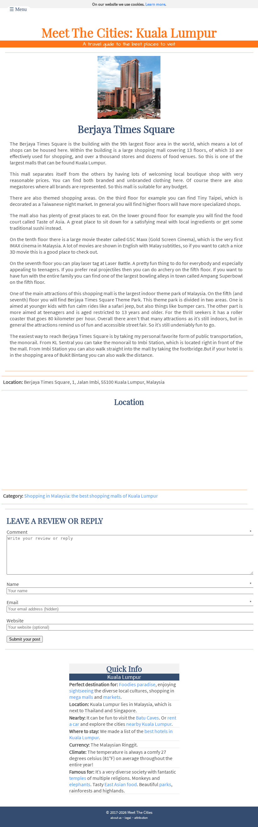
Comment (129, 532)
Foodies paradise (137, 684)
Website (15, 620)
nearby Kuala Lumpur (148, 724)
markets (112, 697)
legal (128, 818)
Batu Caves (147, 717)
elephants (79, 784)
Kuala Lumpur (176, 32)
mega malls (81, 697)
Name (129, 584)
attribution (141, 818)
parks (165, 784)
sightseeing (81, 690)
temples (77, 778)
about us (115, 818)
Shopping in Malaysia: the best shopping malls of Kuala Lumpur (91, 496)
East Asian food (120, 784)
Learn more (155, 4)
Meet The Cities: (89, 32)
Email (129, 602)
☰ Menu (18, 9)
